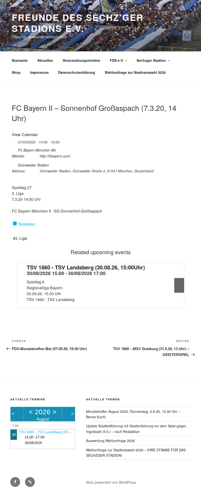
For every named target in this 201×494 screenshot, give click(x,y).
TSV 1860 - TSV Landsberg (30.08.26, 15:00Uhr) (86, 267)
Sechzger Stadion (151, 60)
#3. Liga (20, 238)
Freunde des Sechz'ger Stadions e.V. (77, 23)
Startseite (20, 60)
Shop (16, 72)
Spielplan (26, 224)
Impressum (39, 72)
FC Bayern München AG (37, 150)
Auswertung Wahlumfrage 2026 (110, 440)
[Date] (14, 141)
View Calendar (25, 134)
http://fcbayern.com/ (55, 155)
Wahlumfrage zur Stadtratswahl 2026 (135, 72)
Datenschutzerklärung (76, 72)
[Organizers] (14, 149)
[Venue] (14, 164)
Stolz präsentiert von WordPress (111, 482)
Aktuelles (45, 60)
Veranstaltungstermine (81, 60)
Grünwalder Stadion (33, 165)
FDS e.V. (117, 60)
